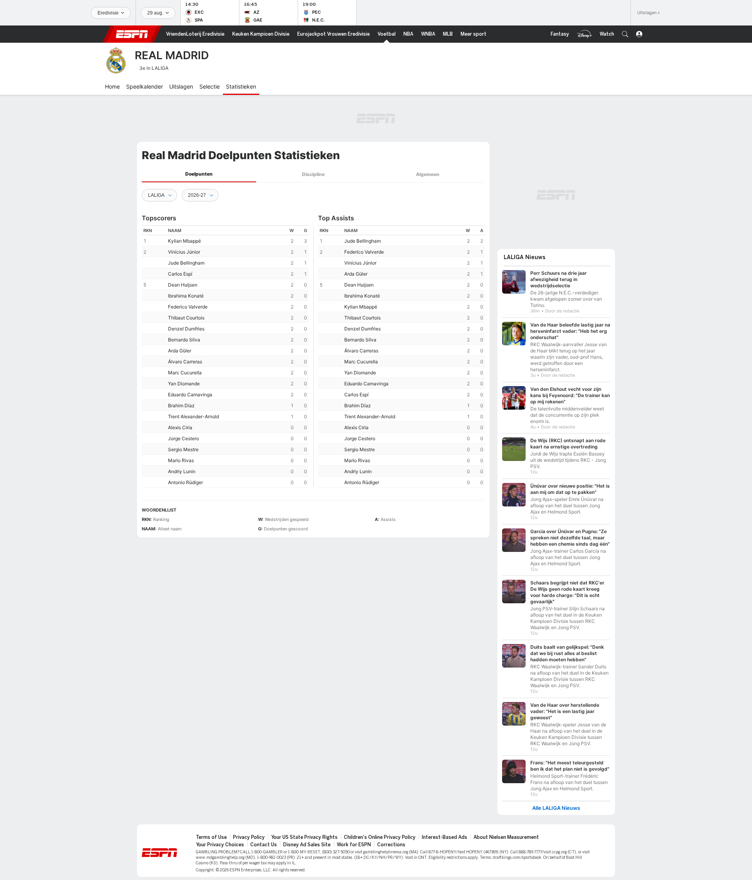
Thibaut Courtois (186, 318)
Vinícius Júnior (184, 252)
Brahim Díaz (181, 405)
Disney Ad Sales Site (307, 844)
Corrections (391, 844)
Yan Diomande (184, 383)
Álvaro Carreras (185, 362)
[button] (625, 34)
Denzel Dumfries (186, 329)
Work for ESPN (354, 844)
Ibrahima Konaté (186, 296)
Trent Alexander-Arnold (193, 416)
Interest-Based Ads (444, 837)
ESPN (132, 34)
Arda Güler (179, 351)
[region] (225, 356)
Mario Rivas (181, 460)
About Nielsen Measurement (506, 837)
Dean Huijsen (182, 285)
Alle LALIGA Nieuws (556, 808)
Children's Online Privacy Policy (380, 837)
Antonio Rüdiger (185, 482)
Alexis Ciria (180, 427)
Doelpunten (199, 174)
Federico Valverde (188, 307)
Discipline (313, 174)
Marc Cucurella (185, 373)
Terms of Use (211, 837)
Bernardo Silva (184, 340)
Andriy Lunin (181, 471)
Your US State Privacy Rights (304, 837)
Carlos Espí (180, 274)
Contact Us (263, 844)
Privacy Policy (249, 837)
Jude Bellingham (186, 263)
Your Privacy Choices (220, 844)
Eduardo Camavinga (190, 394)
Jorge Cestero (183, 438)
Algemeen (427, 174)
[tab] (199, 174)
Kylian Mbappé (184, 241)
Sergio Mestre (183, 449)
